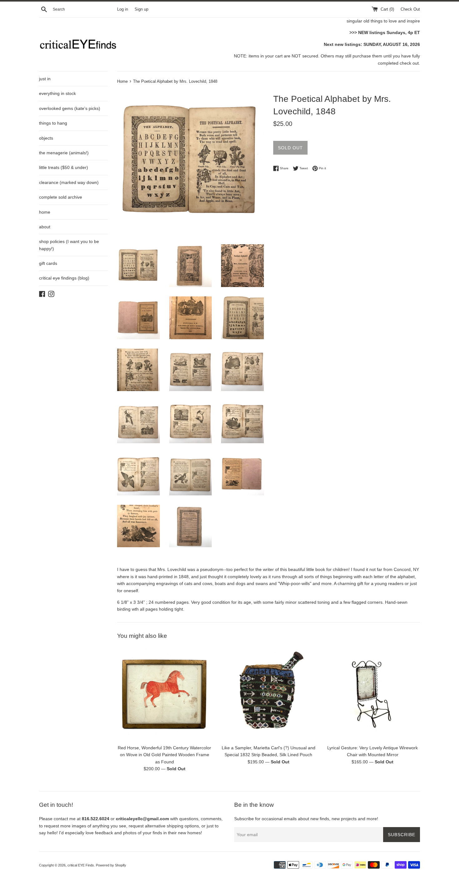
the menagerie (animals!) (64, 152)
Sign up (141, 9)
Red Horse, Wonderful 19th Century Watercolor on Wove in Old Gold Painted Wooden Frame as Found (164, 754)
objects (46, 138)
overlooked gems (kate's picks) (69, 108)
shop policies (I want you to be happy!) (69, 245)
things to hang (53, 123)
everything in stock (57, 93)
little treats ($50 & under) (63, 167)
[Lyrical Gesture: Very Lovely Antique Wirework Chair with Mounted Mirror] (372, 694)
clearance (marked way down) (69, 182)
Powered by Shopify (111, 865)
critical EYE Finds (80, 865)
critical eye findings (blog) (64, 277)
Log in (122, 9)
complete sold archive (60, 197)
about (44, 226)
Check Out (410, 9)
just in (45, 78)
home (44, 212)
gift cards (48, 263)
